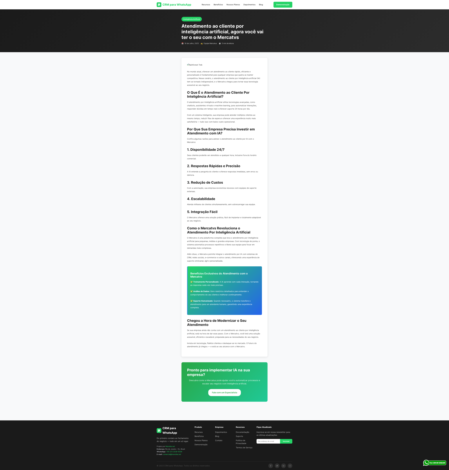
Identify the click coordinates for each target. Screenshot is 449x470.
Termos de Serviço (244, 447)
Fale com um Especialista (224, 392)
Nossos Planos (233, 4)
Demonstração (283, 4)
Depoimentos (249, 4)
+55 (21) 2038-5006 (174, 452)
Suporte (239, 436)
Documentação (242, 432)
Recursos (206, 4)
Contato (218, 440)
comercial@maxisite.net (172, 454)
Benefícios (218, 4)
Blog (261, 4)
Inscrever (286, 441)
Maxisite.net (170, 446)
